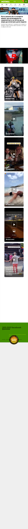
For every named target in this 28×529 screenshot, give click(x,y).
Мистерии (11, 5)
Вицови (15, 5)
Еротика (19, 5)
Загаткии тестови (24, 6)
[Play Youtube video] (14, 55)
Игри (6, 5)
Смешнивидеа (2, 6)
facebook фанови (11, 328)
